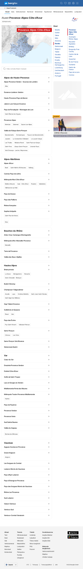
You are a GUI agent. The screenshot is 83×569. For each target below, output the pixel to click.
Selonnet (16, 124)
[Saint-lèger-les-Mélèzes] (22, 39)
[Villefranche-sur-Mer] (30, 50)
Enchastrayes (20, 135)
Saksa (57, 35)
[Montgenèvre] (26, 36)
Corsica (71, 75)
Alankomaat (59, 46)
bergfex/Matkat (47, 535)
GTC (28, 564)
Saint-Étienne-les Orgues (12, 114)
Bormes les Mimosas (11, 434)
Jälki (56, 564)
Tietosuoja (35, 564)
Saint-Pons (8, 146)
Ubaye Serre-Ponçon (21, 146)
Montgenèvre (17, 274)
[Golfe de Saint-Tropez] (24, 55)
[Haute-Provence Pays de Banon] (17, 47)
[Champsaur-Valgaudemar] (21, 38)
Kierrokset (30, 12)
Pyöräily (19, 555)
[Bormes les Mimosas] (23, 56)
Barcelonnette (9, 135)
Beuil (6, 167)
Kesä (5, 538)
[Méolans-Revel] (24, 42)
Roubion (33, 184)
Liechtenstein (59, 70)
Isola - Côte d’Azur (23, 184)
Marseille (7, 245)
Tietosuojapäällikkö (46, 564)
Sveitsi (57, 33)
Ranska (57, 44)
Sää (5, 541)
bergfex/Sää (46, 541)
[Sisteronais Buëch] (19, 43)
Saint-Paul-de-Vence (11, 215)
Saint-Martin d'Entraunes (18, 167)
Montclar (7, 124)
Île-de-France (73, 62)
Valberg (30, 167)
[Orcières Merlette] (23, 39)
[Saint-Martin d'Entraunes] (26, 45)
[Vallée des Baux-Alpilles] (11, 50)
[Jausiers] (26, 42)
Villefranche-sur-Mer (11, 188)
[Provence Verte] (20, 53)
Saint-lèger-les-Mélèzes (12, 298)
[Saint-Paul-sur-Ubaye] (26, 41)
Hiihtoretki (20, 541)
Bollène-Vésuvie (10, 184)
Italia (56, 38)
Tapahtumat (48, 12)
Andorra (57, 73)
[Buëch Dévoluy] (19, 40)
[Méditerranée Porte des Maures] (22, 56)
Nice (6, 222)
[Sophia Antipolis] (28, 50)
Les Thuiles (8, 142)
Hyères (7, 399)
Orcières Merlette (23, 294)
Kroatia (57, 60)
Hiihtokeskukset (58, 12)
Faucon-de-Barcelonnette (35, 135)
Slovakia (58, 54)
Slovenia (58, 41)
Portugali (58, 76)
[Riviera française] (32, 47)
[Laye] (21, 39)
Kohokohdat (38, 12)
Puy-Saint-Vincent (10, 324)
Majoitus (7, 546)
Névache (27, 274)
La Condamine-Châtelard (20, 139)
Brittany (71, 47)
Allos (6, 86)
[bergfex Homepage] (10, 3)
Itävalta (57, 30)
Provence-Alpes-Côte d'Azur (73, 32)
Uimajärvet (20, 558)
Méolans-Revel (19, 142)
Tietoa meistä (34, 541)
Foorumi (32, 549)
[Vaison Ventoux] (13, 44)
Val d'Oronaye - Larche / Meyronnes (16, 150)
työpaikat (33, 538)
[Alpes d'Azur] (28, 47)
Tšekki (57, 52)
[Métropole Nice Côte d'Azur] (30, 49)
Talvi (5, 535)
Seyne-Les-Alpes (26, 124)
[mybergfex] (73, 3)
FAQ (31, 546)
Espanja (57, 57)
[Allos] (25, 44)
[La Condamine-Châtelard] (26, 41)
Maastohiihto (69, 12)
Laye (13, 294)
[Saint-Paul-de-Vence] (29, 50)
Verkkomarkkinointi (47, 551)
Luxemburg (59, 68)
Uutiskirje (32, 535)
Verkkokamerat (20, 12)
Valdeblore (42, 184)
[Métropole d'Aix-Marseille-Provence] (16, 53)
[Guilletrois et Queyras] (26, 39)
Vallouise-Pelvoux (24, 324)
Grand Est (72, 59)
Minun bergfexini (35, 543)
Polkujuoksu (21, 552)
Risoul (7, 314)
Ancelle (7, 294)
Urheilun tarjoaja (47, 557)
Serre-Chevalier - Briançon (13, 278)
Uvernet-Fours (34, 146)
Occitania (72, 65)
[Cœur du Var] (22, 54)
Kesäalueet (20, 538)
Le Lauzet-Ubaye (36, 139)
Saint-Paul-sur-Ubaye (33, 142)
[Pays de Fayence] (26, 51)
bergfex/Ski (46, 538)
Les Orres (16, 335)
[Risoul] (25, 39)
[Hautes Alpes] (23, 38)
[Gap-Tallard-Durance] (20, 41)
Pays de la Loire (74, 72)
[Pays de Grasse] (26, 50)
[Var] (22, 53)
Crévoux (7, 335)
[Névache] (25, 35)
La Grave (8, 274)
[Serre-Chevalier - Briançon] (25, 36)
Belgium (57, 49)
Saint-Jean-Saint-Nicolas (39, 294)
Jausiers (7, 139)
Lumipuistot (78, 12)
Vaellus (19, 549)
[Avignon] (11, 47)
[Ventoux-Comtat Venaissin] (13, 46)
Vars (12, 314)
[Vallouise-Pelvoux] (24, 37)
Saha (12, 12)
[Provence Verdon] (20, 51)
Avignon (7, 457)
